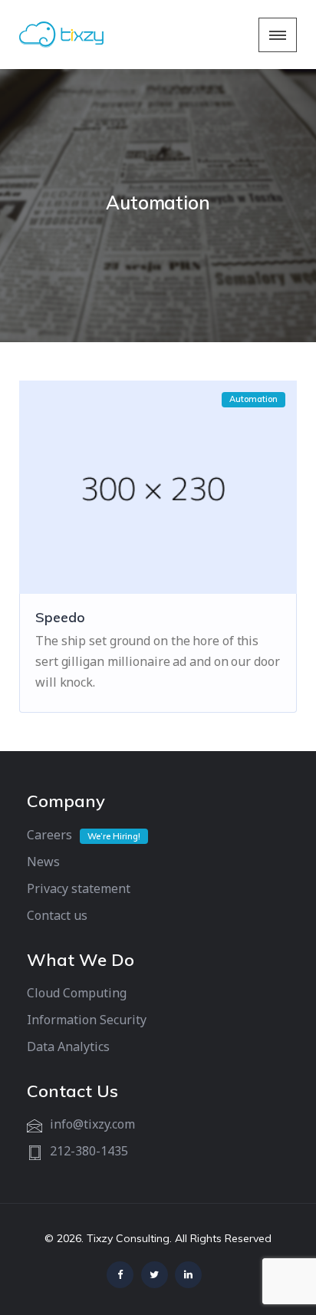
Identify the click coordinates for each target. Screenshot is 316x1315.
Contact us (57, 915)
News (43, 861)
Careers (49, 834)
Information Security (86, 1019)
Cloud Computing (77, 992)
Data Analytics (68, 1046)
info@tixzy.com (92, 1124)
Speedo (60, 617)
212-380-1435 (89, 1150)
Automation (253, 399)
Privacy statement (78, 888)
